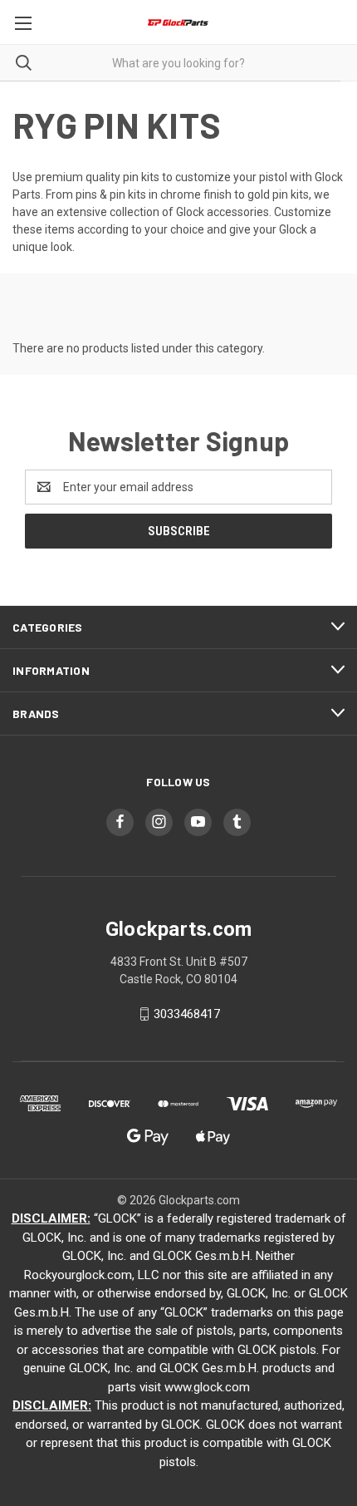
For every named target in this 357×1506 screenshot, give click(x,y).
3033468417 (187, 1013)
